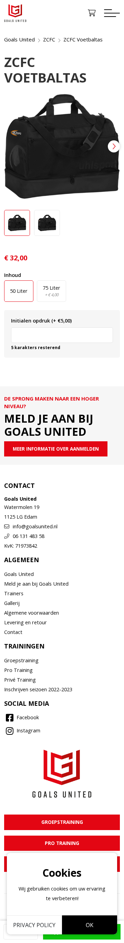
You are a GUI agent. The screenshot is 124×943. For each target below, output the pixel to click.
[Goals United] (15, 13)
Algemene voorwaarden (31, 612)
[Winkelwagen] (92, 13)
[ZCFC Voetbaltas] (62, 146)
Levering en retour (25, 622)
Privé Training (20, 679)
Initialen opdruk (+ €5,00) (41, 320)
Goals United (19, 574)
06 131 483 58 (28, 536)
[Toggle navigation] (112, 13)
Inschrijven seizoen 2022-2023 (38, 689)
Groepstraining (21, 660)
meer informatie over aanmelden (56, 448)
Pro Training (18, 670)
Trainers (13, 593)
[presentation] (114, 146)
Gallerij (12, 603)
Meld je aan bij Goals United (36, 583)
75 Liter (51, 291)
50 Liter (19, 291)
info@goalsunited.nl (35, 526)
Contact (13, 632)
